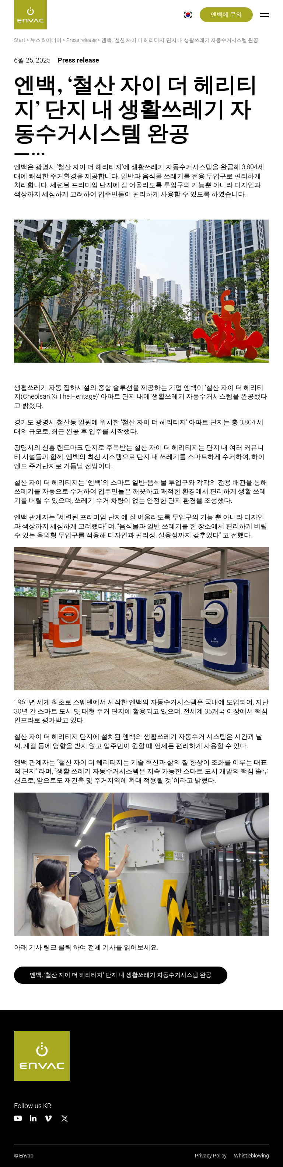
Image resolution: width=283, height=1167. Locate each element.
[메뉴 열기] (264, 14)
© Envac (23, 1156)
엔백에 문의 (226, 14)
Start (19, 40)
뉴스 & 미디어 (46, 40)
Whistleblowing (251, 1156)
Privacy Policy (211, 1156)
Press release (81, 40)
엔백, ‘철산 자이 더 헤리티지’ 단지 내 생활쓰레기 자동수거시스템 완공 (121, 975)
